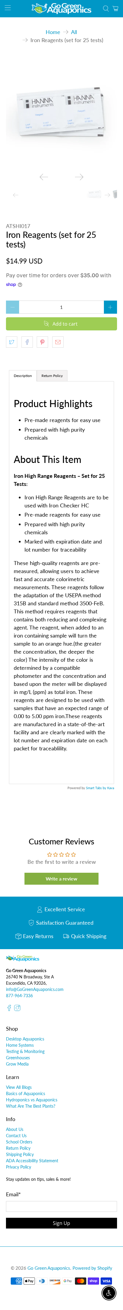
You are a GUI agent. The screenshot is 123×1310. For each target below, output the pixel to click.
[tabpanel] (61, 582)
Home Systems (20, 1045)
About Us (14, 1129)
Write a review (61, 878)
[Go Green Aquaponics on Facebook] (9, 1009)
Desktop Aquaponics (25, 1038)
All (74, 32)
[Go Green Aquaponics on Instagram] (17, 1009)
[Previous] (43, 177)
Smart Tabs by (96, 788)
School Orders (19, 1141)
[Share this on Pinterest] (42, 342)
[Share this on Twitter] (11, 342)
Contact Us (16, 1135)
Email (13, 1194)
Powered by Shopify (92, 1268)
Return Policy (18, 1148)
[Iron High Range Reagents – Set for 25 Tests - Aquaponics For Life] (61, 112)
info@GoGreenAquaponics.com (35, 989)
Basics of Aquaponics (25, 1093)
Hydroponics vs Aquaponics (31, 1099)
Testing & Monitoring (25, 1051)
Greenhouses (18, 1057)
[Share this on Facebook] (27, 342)
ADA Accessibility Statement (32, 1160)
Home (53, 32)
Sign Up (61, 1223)
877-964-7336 (19, 995)
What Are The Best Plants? (30, 1106)
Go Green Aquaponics (48, 1268)
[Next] (79, 177)
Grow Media (17, 1063)
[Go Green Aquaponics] (61, 8)
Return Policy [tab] (52, 375)
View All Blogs (19, 1087)
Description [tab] (23, 375)
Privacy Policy (18, 1166)
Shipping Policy (20, 1154)
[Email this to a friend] (58, 342)
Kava (110, 788)
